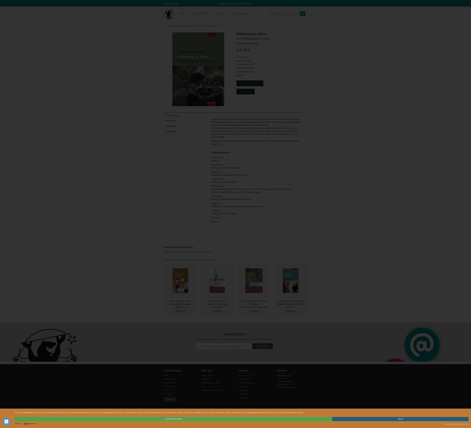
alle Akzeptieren (173, 419)
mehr (400, 419)
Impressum (448, 424)
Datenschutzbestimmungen (460, 424)
